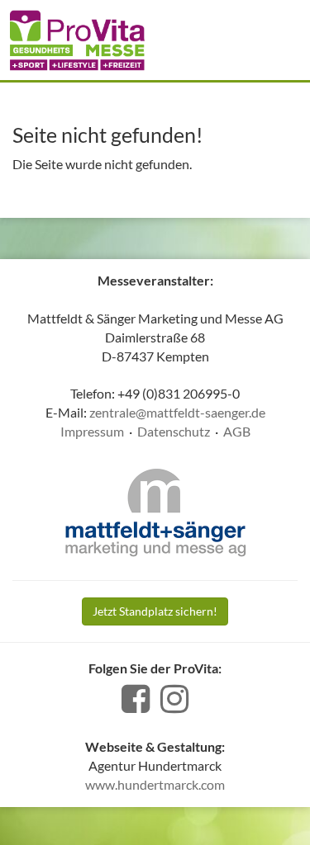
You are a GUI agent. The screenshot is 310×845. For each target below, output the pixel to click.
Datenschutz (173, 431)
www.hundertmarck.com (155, 784)
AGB (236, 431)
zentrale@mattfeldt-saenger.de (177, 412)
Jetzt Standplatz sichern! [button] (155, 611)
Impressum (92, 431)
